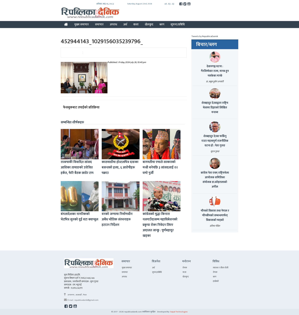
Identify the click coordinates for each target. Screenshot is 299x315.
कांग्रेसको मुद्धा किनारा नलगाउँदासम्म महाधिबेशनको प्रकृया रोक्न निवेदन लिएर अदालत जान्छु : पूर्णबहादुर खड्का (160, 224)
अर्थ (125, 24)
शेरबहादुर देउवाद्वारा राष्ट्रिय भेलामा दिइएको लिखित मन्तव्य (215, 108)
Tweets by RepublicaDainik (204, 36)
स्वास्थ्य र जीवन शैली (220, 267)
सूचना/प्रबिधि (178, 24)
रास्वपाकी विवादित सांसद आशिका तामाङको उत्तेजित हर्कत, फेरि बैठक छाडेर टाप (77, 167)
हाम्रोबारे (216, 281)
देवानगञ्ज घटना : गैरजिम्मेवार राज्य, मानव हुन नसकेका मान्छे (215, 71)
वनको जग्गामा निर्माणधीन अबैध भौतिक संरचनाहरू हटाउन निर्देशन (117, 219)
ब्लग (161, 24)
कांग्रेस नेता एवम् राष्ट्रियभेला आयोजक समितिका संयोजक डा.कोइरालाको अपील (215, 179)
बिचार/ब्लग (206, 45)
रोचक (185, 267)
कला (136, 24)
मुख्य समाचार (81, 24)
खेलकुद (149, 24)
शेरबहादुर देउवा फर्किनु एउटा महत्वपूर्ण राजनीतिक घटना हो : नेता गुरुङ (215, 141)
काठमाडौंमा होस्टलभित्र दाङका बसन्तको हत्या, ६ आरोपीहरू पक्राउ (120, 167)
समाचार (99, 24)
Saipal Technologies (179, 311)
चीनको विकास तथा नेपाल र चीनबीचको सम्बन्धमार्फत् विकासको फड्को (215, 215)
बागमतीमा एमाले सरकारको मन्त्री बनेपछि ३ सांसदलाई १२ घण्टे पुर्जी (160, 167)
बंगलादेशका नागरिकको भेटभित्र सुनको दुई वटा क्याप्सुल (79, 216)
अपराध (113, 24)
